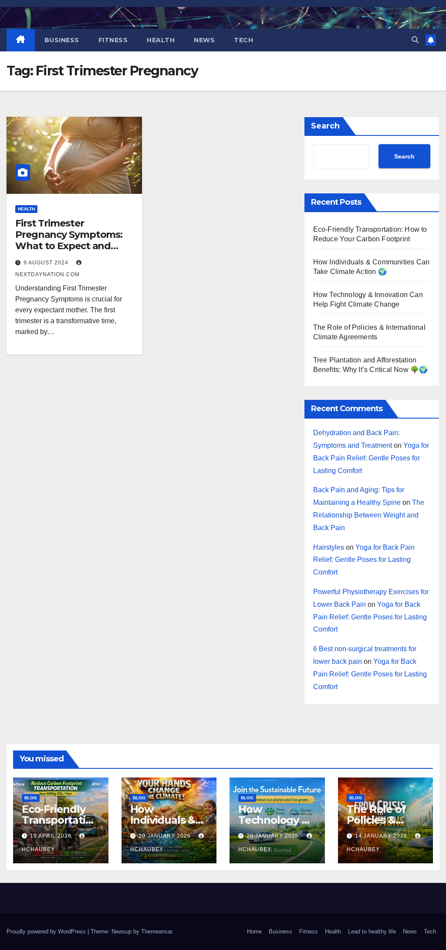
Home (254, 931)
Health (161, 40)
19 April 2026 (51, 836)
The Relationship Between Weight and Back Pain (368, 515)
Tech (243, 40)
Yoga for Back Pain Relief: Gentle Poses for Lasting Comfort (371, 458)
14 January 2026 (382, 836)
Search (325, 126)
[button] (415, 40)
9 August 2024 (47, 263)
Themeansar (156, 931)
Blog (30, 797)
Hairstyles (328, 547)
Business (61, 40)
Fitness (113, 40)
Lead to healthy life (372, 931)
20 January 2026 (166, 836)
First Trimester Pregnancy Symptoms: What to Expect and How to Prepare (68, 240)
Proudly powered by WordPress (47, 931)
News (204, 40)
